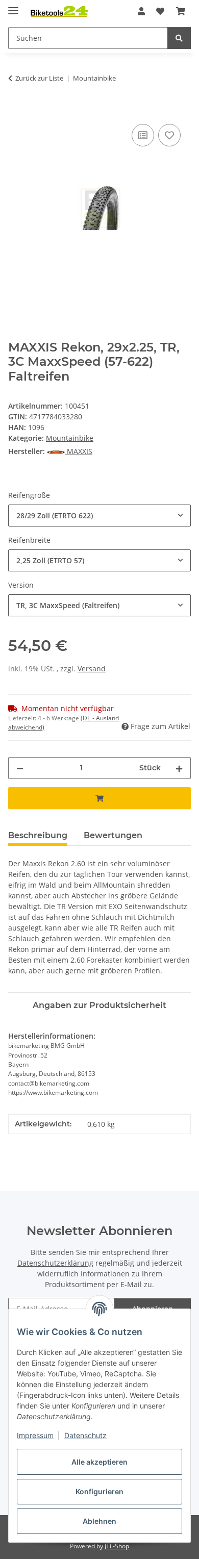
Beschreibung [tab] (37, 835)
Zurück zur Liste (39, 78)
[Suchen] (179, 38)
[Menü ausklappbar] (13, 6)
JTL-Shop (117, 1546)
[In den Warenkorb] (16, 110)
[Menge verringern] (20, 768)
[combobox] (99, 515)
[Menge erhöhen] (179, 768)
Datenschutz (85, 1435)
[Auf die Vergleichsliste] (143, 135)
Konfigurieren (99, 1491)
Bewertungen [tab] (113, 835)
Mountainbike (69, 438)
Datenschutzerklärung (55, 1263)
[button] (141, 11)
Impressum (35, 1435)
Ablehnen (99, 1521)
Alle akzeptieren (99, 1461)
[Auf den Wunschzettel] (169, 135)
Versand (92, 668)
